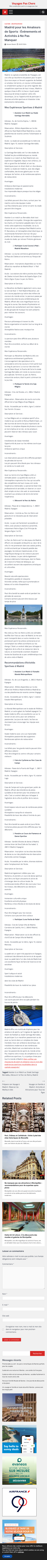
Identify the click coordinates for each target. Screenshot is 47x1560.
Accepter (7, 1556)
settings (21, 1552)
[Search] (43, 12)
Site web (5, 1315)
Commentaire (8, 1264)
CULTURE (7, 24)
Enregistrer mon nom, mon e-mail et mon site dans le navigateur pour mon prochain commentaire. (23, 1329)
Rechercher (37, 1353)
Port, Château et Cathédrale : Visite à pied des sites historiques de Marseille (23, 1136)
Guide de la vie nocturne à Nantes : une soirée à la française (22, 1370)
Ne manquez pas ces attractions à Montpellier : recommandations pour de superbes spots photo (23, 1185)
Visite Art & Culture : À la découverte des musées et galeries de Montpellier (21, 1236)
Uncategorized (16, 24)
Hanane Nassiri (11, 44)
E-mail (5, 1304)
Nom (4, 1293)
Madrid (35, 1075)
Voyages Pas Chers (23, 3)
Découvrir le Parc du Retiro (21, 1075)
